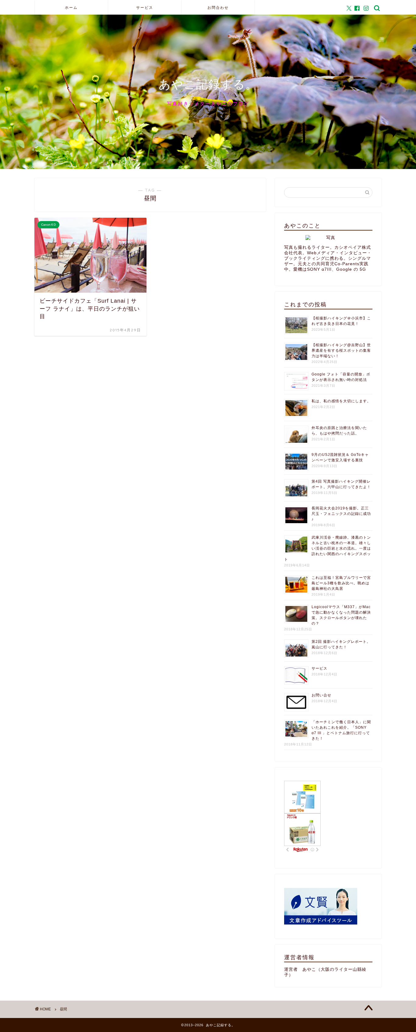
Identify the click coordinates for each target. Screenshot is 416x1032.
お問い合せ (321, 695)
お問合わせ (218, 7)
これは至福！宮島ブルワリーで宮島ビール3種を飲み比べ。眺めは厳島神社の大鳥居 (341, 583)
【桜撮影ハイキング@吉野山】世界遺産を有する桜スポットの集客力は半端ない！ (341, 350)
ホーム (71, 7)
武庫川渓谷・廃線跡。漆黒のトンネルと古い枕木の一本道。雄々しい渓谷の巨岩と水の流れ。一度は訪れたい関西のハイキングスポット (327, 548)
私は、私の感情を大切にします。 (341, 401)
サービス (144, 7)
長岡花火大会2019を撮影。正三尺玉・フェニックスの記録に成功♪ (341, 513)
